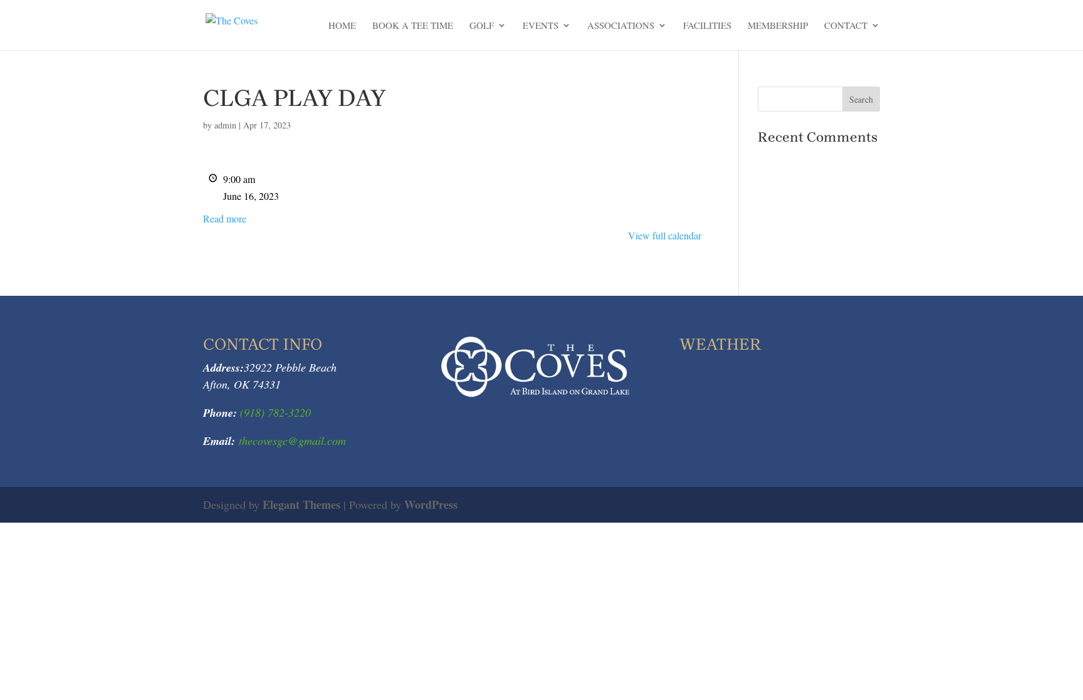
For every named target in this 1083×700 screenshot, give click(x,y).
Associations (620, 26)
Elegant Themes (301, 504)
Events (540, 26)
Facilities (707, 26)
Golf (481, 26)
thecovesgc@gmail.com (292, 440)
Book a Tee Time (412, 26)
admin (225, 125)
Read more (224, 218)
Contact (845, 26)
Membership (778, 26)
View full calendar (664, 235)
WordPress (431, 504)
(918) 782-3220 (274, 412)
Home (342, 26)
